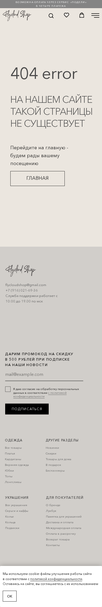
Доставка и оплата (59, 522)
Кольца (10, 522)
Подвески (12, 528)
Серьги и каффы (16, 511)
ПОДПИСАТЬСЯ (27, 409)
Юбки (9, 470)
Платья (10, 453)
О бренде (53, 505)
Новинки (52, 448)
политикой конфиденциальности (56, 579)
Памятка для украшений (64, 516)
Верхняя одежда (17, 465)
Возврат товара (58, 539)
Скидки (51, 453)
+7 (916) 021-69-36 (21, 290)
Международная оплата (63, 528)
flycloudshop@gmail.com (25, 285)
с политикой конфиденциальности (40, 394)
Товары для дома (58, 459)
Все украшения (16, 505)
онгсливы (14, 482)
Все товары (13, 448)
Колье (9, 516)
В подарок (53, 465)
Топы (9, 476)
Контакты (53, 545)
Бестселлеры (55, 470)
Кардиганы (13, 459)
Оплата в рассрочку (61, 533)
